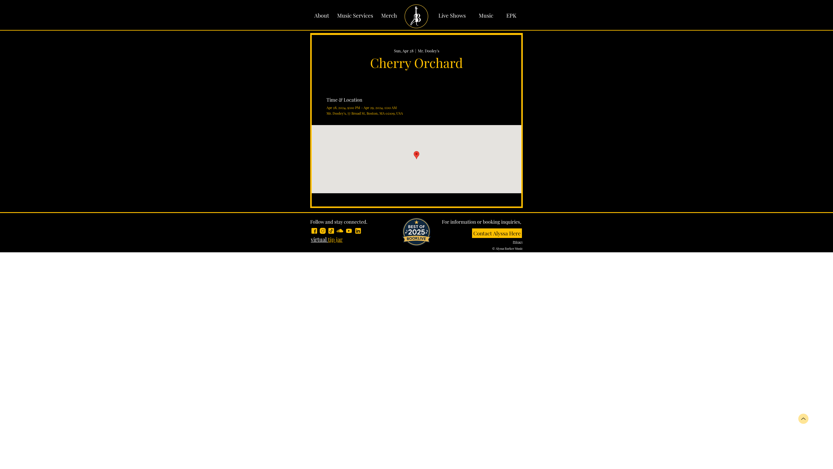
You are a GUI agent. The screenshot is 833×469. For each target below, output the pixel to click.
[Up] (803, 419)
